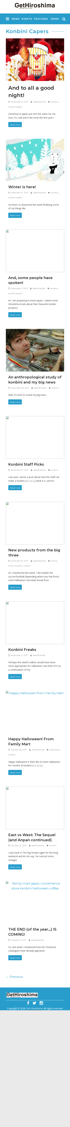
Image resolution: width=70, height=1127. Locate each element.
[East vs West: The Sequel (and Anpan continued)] (35, 789)
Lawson (27, 565)
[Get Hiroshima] (35, 5)
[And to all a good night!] (35, 41)
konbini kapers (15, 107)
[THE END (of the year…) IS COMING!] (35, 884)
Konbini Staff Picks (26, 464)
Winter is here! (22, 187)
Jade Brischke (39, 102)
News (16, 18)
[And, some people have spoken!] (35, 232)
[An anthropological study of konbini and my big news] (35, 331)
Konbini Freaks (22, 649)
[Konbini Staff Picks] (35, 419)
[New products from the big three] (35, 504)
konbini (54, 102)
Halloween (54, 749)
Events (27, 18)
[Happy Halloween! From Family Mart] (35, 693)
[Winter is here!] (35, 141)
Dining (55, 18)
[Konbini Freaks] (35, 604)
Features (41, 18)
